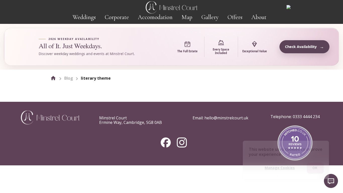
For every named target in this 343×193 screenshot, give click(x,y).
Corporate (117, 17)
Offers (234, 17)
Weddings (84, 17)
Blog (68, 78)
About (258, 17)
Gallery (209, 17)
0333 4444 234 (306, 116)
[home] (53, 78)
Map (187, 17)
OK (314, 167)
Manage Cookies (280, 167)
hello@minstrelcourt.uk (226, 118)
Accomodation (155, 17)
